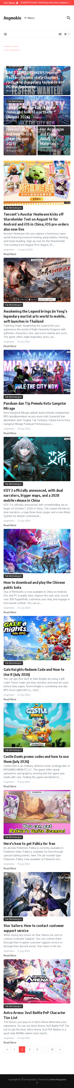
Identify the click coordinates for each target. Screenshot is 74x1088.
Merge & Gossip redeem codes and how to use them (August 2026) (19, 134)
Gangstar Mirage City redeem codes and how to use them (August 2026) (30, 112)
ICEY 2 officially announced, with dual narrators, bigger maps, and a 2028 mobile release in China (33, 495)
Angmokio (12, 17)
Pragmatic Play (12, 48)
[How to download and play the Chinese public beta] (37, 551)
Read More (10, 254)
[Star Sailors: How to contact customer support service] (37, 894)
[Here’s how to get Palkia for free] (37, 812)
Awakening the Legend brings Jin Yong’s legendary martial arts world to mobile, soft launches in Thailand (35, 316)
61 (52, 1049)
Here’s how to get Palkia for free (29, 843)
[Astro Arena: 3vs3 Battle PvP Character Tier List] (37, 981)
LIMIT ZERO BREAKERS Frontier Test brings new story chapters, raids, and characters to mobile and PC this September (35, 79)
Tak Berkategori (15, 66)
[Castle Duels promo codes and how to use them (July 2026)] (37, 725)
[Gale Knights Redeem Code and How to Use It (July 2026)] (37, 638)
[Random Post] (60, 34)
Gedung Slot (11, 45)
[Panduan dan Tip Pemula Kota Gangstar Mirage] (37, 372)
